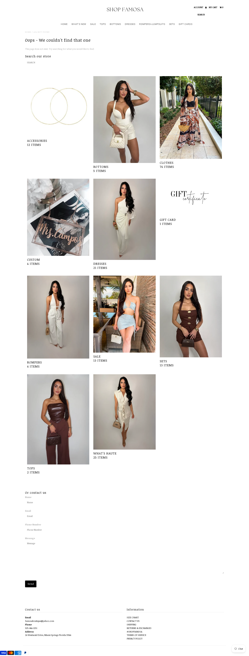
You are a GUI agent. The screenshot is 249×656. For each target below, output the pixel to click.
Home (28, 32)
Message (30, 538)
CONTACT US (133, 620)
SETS (172, 24)
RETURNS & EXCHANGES (139, 628)
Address (29, 631)
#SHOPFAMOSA (134, 631)
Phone (28, 624)
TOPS (103, 24)
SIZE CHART (133, 617)
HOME (64, 24)
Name (28, 497)
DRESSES (130, 24)
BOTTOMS (115, 24)
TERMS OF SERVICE (136, 635)
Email (28, 510)
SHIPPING (131, 624)
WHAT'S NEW (78, 24)
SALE (93, 24)
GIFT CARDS (185, 24)
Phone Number (33, 524)
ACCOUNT (199, 7)
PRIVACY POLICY (134, 638)
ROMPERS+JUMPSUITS (152, 24)
